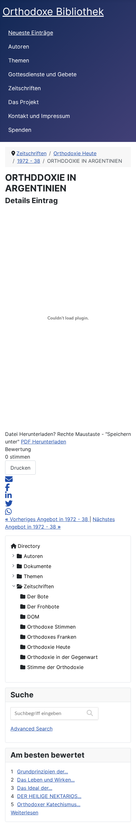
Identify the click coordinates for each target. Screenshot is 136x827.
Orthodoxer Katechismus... (48, 804)
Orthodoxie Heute (48, 647)
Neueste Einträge (30, 32)
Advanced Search (31, 728)
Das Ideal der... (34, 788)
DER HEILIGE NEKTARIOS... (49, 796)
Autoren (18, 46)
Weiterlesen (24, 812)
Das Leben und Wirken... (46, 780)
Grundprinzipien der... (42, 771)
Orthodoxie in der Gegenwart (62, 657)
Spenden (19, 129)
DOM (33, 616)
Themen (18, 60)
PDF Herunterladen (43, 441)
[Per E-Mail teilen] (9, 478)
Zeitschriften (24, 88)
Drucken (20, 468)
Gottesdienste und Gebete (42, 74)
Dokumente (37, 566)
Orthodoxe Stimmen (51, 627)
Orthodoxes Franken (51, 637)
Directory (29, 546)
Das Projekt (23, 102)
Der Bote (37, 596)
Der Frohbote (43, 606)
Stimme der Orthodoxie (55, 667)
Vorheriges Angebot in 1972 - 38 (47, 519)
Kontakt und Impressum (39, 116)
